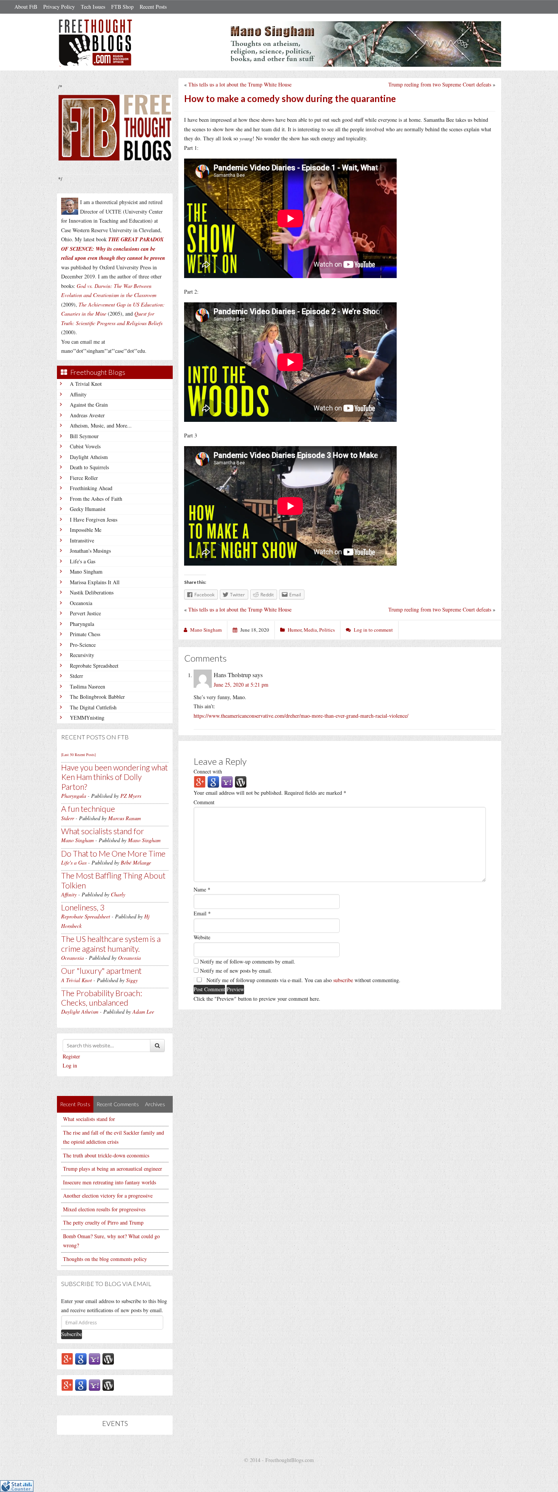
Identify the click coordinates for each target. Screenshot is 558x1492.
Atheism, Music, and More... (101, 425)
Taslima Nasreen (87, 686)
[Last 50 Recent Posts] (78, 754)
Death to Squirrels (89, 467)
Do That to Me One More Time (113, 853)
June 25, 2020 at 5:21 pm (241, 684)
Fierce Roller (84, 477)
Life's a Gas (82, 561)
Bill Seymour (84, 436)
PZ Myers (130, 795)
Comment (204, 802)
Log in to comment (373, 629)
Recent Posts (153, 6)
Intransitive (82, 540)
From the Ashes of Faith (96, 498)
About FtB (25, 6)
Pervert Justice (85, 613)
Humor (294, 629)
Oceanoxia (81, 603)
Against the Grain (89, 404)
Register (71, 1056)
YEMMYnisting (87, 717)
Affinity (78, 394)
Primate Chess (85, 634)
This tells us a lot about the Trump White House (240, 84)
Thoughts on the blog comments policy (105, 1258)
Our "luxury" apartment (101, 970)
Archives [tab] (155, 1104)
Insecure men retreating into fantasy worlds (109, 1182)
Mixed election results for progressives (104, 1209)
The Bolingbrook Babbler (97, 696)
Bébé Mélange (136, 862)
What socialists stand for (102, 831)
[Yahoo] (94, 1358)
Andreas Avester (87, 415)
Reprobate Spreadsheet (94, 665)
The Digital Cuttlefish (93, 707)
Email (202, 913)
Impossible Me (85, 529)
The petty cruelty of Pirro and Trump (103, 1222)
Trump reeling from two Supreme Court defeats (439, 84)
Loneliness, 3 (82, 907)
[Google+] (67, 1358)
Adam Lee (143, 1011)
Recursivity (82, 655)
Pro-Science (83, 644)
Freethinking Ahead (91, 488)
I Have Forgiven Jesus (93, 519)
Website (202, 937)
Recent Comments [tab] (117, 1104)
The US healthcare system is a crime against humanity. (111, 943)
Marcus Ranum (124, 818)
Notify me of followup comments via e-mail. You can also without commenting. (302, 980)
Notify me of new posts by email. (236, 970)
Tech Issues (93, 6)
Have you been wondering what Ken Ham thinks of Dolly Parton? (114, 777)
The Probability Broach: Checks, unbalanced (101, 997)
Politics (327, 629)
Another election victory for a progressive (108, 1195)
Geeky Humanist (88, 509)
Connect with (208, 771)
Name (202, 889)
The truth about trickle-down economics (106, 1155)
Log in (70, 1065)
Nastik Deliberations (91, 592)
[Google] (81, 1358)
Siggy (132, 980)
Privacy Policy (59, 6)
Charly (118, 894)
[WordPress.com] (108, 1358)
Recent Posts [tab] (75, 1104)
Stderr (76, 675)
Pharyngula (82, 623)
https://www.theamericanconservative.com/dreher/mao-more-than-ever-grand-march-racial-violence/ (301, 715)
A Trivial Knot (86, 383)
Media (310, 629)
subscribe (343, 980)
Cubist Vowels (85, 446)
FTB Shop (122, 6)
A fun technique (88, 808)
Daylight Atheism (89, 457)
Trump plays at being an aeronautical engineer (112, 1168)
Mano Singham (86, 571)
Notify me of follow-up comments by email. (247, 961)
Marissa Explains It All (95, 582)
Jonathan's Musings (90, 550)
